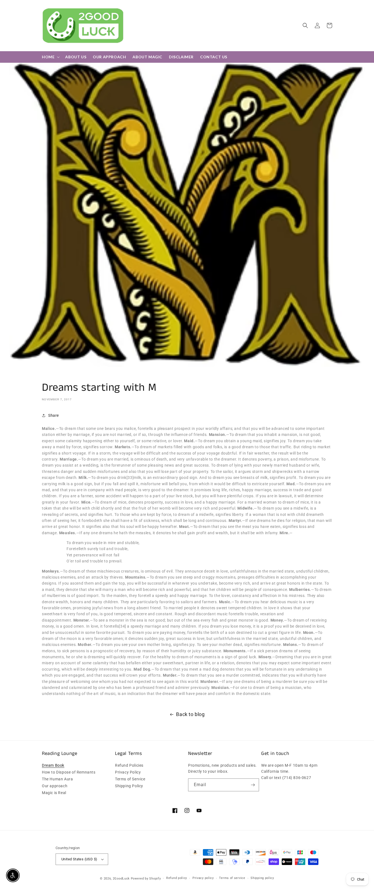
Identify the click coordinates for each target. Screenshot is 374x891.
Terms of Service (130, 779)
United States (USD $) (79, 859)
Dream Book (53, 765)
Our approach (54, 786)
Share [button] (53, 415)
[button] (305, 25)
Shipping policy (262, 878)
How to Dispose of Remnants (69, 772)
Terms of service (232, 878)
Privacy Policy (128, 772)
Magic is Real (54, 793)
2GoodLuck (121, 878)
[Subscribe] (253, 784)
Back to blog (190, 714)
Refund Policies (129, 765)
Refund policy (176, 878)
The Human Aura (57, 779)
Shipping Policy (129, 786)
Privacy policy (203, 878)
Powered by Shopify (146, 878)
